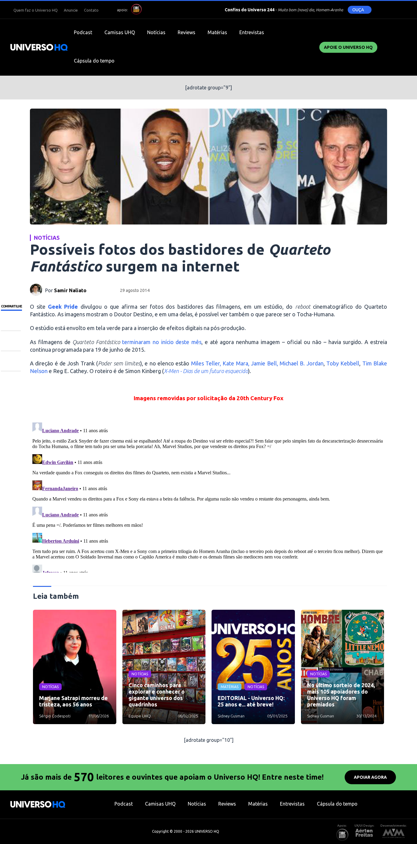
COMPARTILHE (11, 306)
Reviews (186, 32)
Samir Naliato (70, 290)
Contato (91, 10)
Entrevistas (251, 32)
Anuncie (71, 10)
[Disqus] (208, 496)
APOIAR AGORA (370, 777)
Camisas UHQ (119, 32)
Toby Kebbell (342, 363)
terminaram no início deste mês (161, 342)
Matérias (217, 32)
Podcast (83, 32)
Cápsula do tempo (94, 60)
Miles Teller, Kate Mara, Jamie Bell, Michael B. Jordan (257, 363)
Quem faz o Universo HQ (35, 10)
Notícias (156, 32)
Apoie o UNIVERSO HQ (348, 47)
